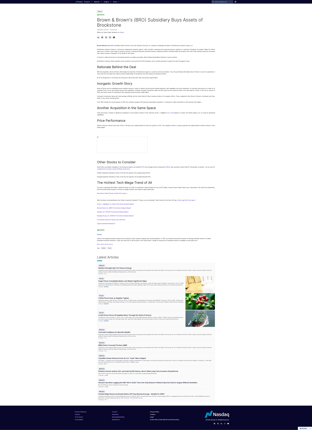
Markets (100, 11)
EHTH (143, 167)
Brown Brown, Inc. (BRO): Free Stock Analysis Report (114, 208)
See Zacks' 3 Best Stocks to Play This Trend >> (112, 193)
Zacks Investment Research (106, 223)
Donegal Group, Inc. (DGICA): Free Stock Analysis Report (115, 216)
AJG (171, 113)
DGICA (168, 167)
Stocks (109, 248)
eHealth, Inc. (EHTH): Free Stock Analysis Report (112, 212)
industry (148, 125)
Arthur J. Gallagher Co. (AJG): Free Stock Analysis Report (115, 204)
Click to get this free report (186, 200)
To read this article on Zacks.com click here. (111, 219)
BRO (112, 45)
